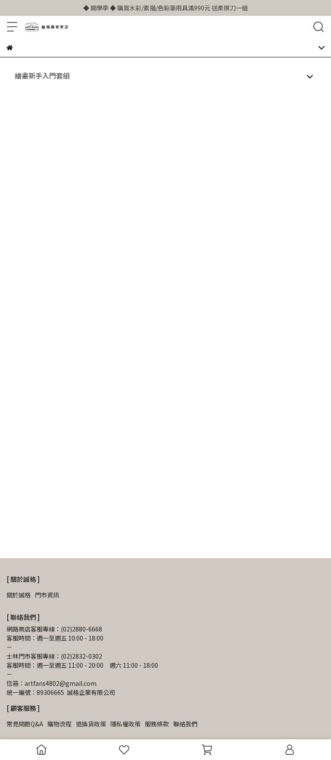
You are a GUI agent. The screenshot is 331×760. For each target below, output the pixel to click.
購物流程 (59, 723)
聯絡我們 (185, 723)
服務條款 (157, 723)
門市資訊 (47, 594)
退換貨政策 (91, 723)
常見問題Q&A (24, 723)
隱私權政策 (125, 723)
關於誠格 (18, 594)
